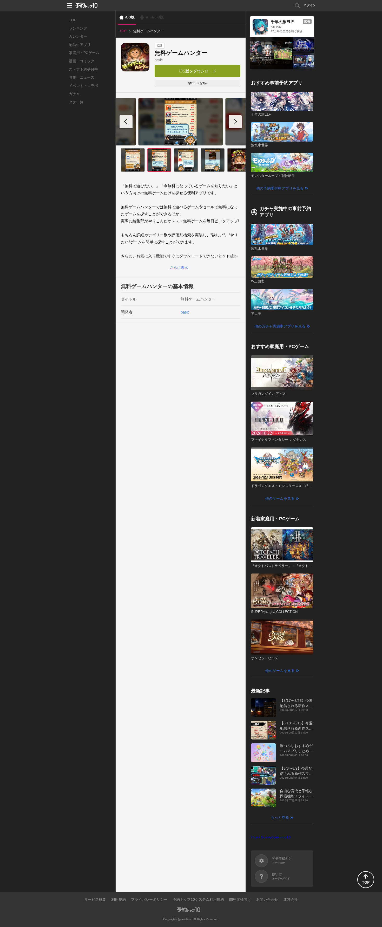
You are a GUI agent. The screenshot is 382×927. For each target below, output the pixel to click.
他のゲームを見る (279, 498)
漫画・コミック (81, 61)
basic (159, 60)
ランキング (78, 28)
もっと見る (280, 817)
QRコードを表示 (197, 83)
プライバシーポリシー (149, 899)
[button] (235, 121)
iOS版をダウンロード (197, 71)
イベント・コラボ (83, 86)
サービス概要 (95, 899)
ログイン (309, 5)
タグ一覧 (76, 102)
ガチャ (74, 94)
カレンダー (78, 36)
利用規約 (118, 899)
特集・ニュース (81, 77)
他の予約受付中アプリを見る (280, 188)
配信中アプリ (80, 45)
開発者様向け (240, 899)
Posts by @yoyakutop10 (271, 837)
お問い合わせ (267, 899)
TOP (72, 20)
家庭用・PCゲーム (84, 53)
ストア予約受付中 (83, 69)
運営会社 (290, 899)
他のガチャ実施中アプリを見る (279, 326)
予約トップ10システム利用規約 (198, 899)
